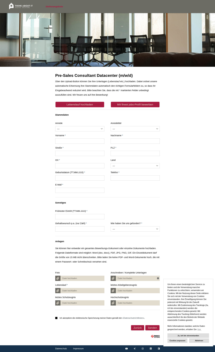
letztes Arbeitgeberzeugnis (124, 285)
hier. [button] (199, 329)
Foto (57, 272)
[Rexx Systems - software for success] (155, 336)
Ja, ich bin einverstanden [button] (188, 336)
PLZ (113, 148)
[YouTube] (126, 349)
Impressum (78, 348)
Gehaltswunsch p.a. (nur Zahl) (71, 223)
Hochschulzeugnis (120, 297)
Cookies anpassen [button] (177, 341)
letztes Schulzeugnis (65, 297)
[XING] (134, 349)
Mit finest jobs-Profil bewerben (135, 104)
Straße (59, 148)
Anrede (58, 123)
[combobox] (79, 128)
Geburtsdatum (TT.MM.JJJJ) (70, 172)
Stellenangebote (54, 6)
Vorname (60, 135)
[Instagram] (143, 349)
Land (113, 160)
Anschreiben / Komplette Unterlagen (129, 272)
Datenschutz (61, 348)
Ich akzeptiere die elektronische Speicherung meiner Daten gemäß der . (102, 318)
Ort (57, 160)
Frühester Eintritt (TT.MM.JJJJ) (71, 211)
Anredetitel (116, 123)
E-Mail (59, 184)
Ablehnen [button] (199, 341)
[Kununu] (159, 349)
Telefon (115, 172)
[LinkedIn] (151, 349)
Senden (152, 327)
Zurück (138, 327)
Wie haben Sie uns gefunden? (126, 223)
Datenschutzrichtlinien (133, 318)
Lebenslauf (61, 285)
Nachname (117, 135)
